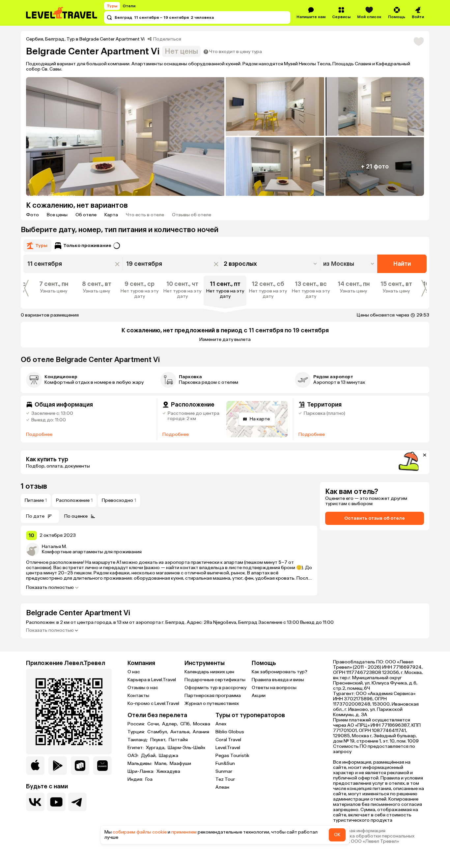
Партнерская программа (212, 695)
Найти (402, 263)
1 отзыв (34, 486)
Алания (201, 732)
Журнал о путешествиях (211, 703)
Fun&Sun (225, 763)
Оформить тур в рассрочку (215, 687)
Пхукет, (158, 740)
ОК (337, 834)
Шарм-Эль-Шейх (186, 747)
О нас (133, 672)
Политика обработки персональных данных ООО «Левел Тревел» (373, 839)
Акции (259, 695)
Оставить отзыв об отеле (374, 518)
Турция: (136, 732)
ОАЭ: (133, 755)
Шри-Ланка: (141, 771)
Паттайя (178, 740)
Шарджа (168, 755)
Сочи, (154, 724)
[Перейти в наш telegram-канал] (77, 802)
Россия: (136, 724)
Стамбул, (158, 732)
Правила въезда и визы (278, 680)
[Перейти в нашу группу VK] (35, 802)
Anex (220, 724)
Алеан (222, 787)
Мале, (161, 763)
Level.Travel (227, 747)
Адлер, (170, 724)
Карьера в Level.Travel (151, 680)
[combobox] (349, 263)
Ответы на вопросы (274, 687)
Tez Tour (225, 779)
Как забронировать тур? (279, 672)
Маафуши (180, 763)
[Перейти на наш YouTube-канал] (56, 802)
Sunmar (223, 771)
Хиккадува (168, 771)
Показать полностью (50, 587)
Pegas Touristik (232, 755)
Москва (201, 724)
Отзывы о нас (142, 687)
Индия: (135, 779)
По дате (35, 516)
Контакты (138, 695)
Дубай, (149, 755)
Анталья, (180, 732)
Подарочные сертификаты (214, 680)
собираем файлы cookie (140, 832)
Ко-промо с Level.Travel (153, 703)
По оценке (76, 516)
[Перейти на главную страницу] (62, 13)
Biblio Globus (229, 732)
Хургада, (156, 747)
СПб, (186, 724)
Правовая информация (359, 831)
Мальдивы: (140, 763)
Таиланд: (138, 740)
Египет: (136, 747)
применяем (184, 832)
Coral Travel (228, 740)
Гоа (149, 779)
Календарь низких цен (209, 672)
